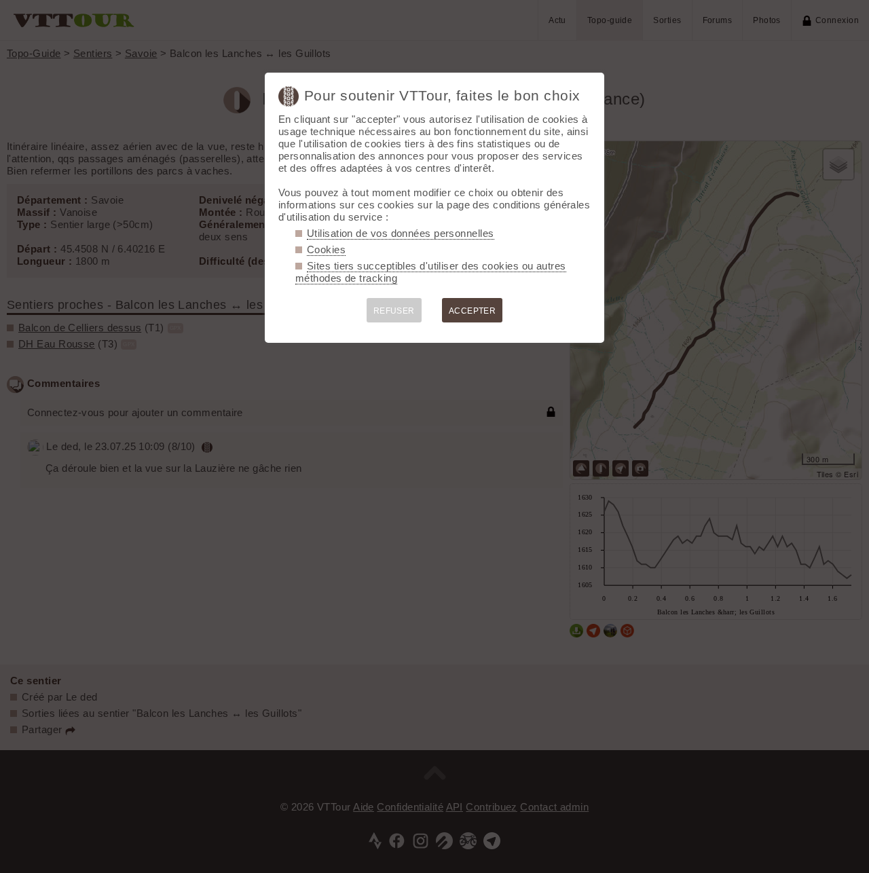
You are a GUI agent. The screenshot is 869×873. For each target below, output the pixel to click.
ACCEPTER (472, 311)
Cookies (326, 249)
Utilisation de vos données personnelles (400, 233)
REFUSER (394, 311)
